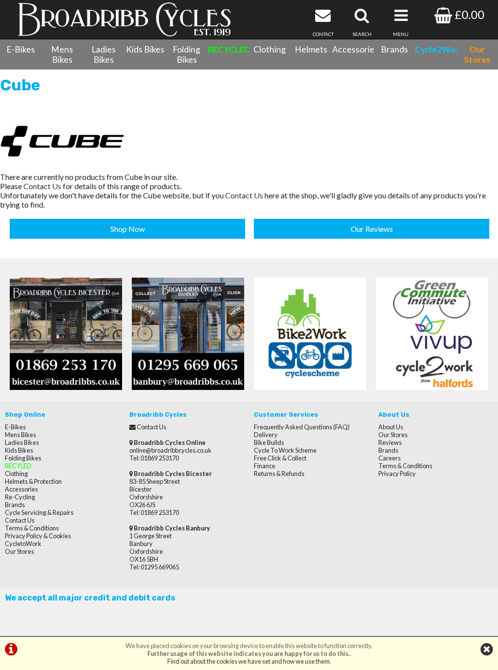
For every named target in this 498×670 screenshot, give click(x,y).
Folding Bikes (186, 54)
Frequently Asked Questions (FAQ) (302, 427)
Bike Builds (269, 442)
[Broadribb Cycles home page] (124, 19)
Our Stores (19, 551)
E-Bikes (20, 49)
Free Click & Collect (280, 458)
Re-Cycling (20, 497)
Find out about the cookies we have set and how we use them (248, 661)
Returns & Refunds (279, 473)
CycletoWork (23, 543)
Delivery (266, 435)
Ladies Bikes (103, 54)
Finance (264, 466)
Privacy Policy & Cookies (38, 536)
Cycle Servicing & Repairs (39, 512)
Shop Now (127, 228)
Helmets (311, 49)
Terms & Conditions (32, 528)
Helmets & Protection (33, 481)
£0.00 (468, 14)
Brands (394, 49)
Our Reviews (372, 228)
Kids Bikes (145, 49)
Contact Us (42, 186)
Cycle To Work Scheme (285, 450)
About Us (390, 427)
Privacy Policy (397, 473)
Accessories (353, 49)
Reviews (390, 442)
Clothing (269, 49)
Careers (389, 458)
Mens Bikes (62, 54)
